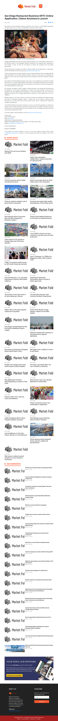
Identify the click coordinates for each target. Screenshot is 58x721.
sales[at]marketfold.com (15, 710)
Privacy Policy (25, 719)
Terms (18, 719)
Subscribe (41, 701)
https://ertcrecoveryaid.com (33, 70)
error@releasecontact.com (11, 133)
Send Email (10, 118)
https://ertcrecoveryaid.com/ (16, 123)
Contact (38, 719)
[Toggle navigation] (40, 6)
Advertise (32, 719)
